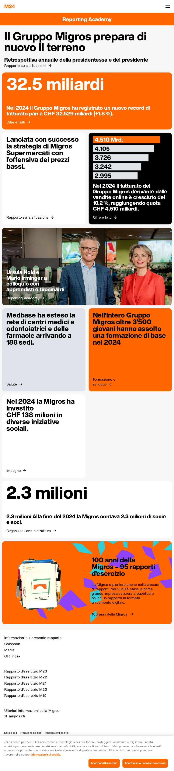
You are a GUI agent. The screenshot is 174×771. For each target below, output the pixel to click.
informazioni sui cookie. (46, 755)
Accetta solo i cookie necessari (145, 763)
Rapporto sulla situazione (25, 65)
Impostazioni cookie (57, 733)
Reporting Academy (86, 19)
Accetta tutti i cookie (104, 763)
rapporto (115, 598)
